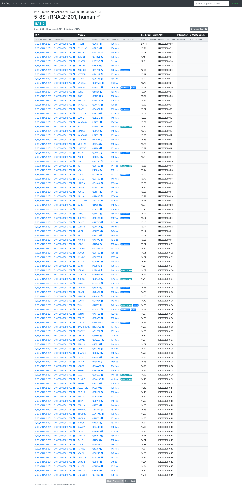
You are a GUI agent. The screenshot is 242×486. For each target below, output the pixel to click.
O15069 (96, 65)
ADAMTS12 (83, 388)
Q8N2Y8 (96, 466)
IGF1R (80, 444)
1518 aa (114, 240)
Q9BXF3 (96, 118)
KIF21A (81, 196)
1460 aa (115, 226)
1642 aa (115, 366)
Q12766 (96, 148)
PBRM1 (81, 370)
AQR (80, 309)
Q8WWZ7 (96, 366)
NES (80, 170)
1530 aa (115, 74)
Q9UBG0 (96, 231)
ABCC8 (81, 252)
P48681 (96, 170)
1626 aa (115, 318)
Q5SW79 (96, 435)
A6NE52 (96, 331)
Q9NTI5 (96, 192)
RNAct (6, 3)
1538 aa (115, 148)
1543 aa (115, 340)
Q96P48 (96, 453)
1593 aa (115, 213)
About (56, 3)
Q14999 (96, 440)
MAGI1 (80, 374)
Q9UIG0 (96, 152)
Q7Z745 (96, 144)
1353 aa (115, 187)
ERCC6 (81, 178)
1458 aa (115, 131)
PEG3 (80, 157)
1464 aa (115, 405)
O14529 (96, 205)
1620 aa (115, 113)
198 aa (114, 274)
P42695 (96, 139)
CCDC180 (82, 48)
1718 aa (114, 235)
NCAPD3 (82, 139)
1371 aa (114, 457)
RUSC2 (81, 466)
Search (16, 3)
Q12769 (96, 448)
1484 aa (115, 118)
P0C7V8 (96, 61)
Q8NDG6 (96, 322)
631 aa (114, 61)
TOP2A (81, 174)
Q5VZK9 (96, 457)
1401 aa (114, 401)
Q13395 (96, 287)
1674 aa (114, 196)
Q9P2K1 (96, 113)
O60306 (96, 309)
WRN (80, 305)
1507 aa (114, 78)
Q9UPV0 (96, 226)
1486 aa (115, 205)
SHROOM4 (83, 100)
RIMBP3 (81, 418)
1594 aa (115, 57)
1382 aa (115, 322)
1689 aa (115, 370)
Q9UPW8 (96, 83)
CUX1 (80, 266)
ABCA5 (81, 366)
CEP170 (81, 435)
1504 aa (115, 44)
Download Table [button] (198, 29)
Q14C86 (96, 348)
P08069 (96, 444)
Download (46, 3)
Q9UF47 (96, 104)
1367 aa (114, 444)
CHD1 (80, 357)
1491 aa (114, 374)
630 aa (114, 431)
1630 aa (115, 92)
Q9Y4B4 (96, 296)
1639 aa (115, 409)
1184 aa (114, 361)
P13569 (96, 209)
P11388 (95, 174)
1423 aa (115, 300)
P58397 (96, 388)
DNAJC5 (82, 274)
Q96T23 (96, 166)
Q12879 (96, 405)
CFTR (80, 209)
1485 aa (115, 309)
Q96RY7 (96, 261)
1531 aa (114, 174)
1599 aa (115, 109)
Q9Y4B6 (96, 78)
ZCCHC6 (82, 70)
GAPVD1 (81, 348)
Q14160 (95, 92)
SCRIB (80, 92)
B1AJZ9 (96, 396)
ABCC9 (81, 52)
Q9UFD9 (96, 418)
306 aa (114, 87)
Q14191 (95, 305)
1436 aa (115, 448)
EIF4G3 (81, 292)
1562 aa (115, 65)
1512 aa (114, 279)
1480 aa (115, 209)
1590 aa (115, 135)
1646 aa (115, 48)
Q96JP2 (96, 74)
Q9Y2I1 (95, 44)
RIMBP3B (82, 414)
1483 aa (115, 152)
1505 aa (115, 266)
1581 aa (114, 252)
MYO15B (81, 74)
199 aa (114, 104)
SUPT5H (82, 218)
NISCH (81, 44)
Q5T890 (96, 475)
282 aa (114, 335)
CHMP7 (81, 379)
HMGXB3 (82, 148)
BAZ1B (81, 152)
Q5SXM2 (96, 353)
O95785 (96, 161)
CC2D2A (82, 113)
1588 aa (115, 157)
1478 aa (114, 348)
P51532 (96, 122)
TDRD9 (81, 322)
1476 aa (114, 200)
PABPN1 (81, 87)
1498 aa (115, 139)
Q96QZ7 (96, 374)
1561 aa (114, 475)
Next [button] (127, 481)
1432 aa (115, 305)
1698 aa (115, 440)
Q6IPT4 (95, 462)
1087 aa (114, 218)
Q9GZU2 (96, 157)
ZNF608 (81, 279)
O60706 (96, 52)
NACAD (81, 65)
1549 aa (115, 52)
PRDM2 (81, 235)
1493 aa (115, 100)
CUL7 (80, 440)
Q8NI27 (96, 213)
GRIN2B (81, 344)
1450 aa (115, 453)
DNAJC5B (82, 104)
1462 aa (115, 261)
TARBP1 (81, 287)
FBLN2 (81, 361)
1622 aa (115, 331)
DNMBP (81, 257)
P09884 (96, 270)
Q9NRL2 (96, 126)
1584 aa (115, 435)
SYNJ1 (81, 314)
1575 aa (114, 183)
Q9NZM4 (96, 96)
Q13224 (96, 344)
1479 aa (114, 231)
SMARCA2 (82, 135)
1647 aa (114, 122)
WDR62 (81, 240)
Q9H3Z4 (96, 274)
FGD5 (80, 283)
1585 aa (115, 144)
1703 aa (114, 83)
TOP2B (81, 318)
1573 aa (114, 314)
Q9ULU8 (96, 187)
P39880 (96, 266)
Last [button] (133, 481)
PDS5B (81, 192)
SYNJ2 (81, 383)
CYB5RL (81, 462)
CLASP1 (81, 427)
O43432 (96, 292)
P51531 (95, 135)
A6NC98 (96, 200)
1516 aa (114, 466)
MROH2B (82, 144)
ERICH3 (81, 392)
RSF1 (80, 166)
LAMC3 (81, 183)
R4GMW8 (96, 327)
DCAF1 (81, 78)
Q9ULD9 (96, 279)
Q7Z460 (96, 427)
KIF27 (80, 401)
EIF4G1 (81, 109)
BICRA (80, 96)
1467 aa (114, 296)
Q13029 (96, 235)
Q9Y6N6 (96, 183)
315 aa (114, 462)
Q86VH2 (96, 401)
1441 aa (114, 166)
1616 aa (114, 470)
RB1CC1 (81, 57)
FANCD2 (82, 222)
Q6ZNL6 (96, 283)
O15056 (96, 383)
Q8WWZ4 (96, 340)
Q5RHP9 (96, 392)
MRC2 (80, 231)
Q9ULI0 (96, 131)
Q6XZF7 (96, 257)
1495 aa (115, 70)
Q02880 (96, 318)
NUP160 (81, 448)
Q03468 (96, 178)
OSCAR (81, 335)
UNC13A (82, 83)
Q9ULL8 (96, 100)
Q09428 (96, 252)
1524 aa (115, 244)
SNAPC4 (82, 353)
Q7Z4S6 (96, 196)
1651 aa (114, 161)
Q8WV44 (96, 431)
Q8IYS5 (96, 335)
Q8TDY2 (96, 57)
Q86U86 (96, 370)
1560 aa (115, 96)
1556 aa (115, 126)
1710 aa (114, 357)
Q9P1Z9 (96, 48)
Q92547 (96, 248)
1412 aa (114, 396)
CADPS (81, 187)
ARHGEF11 (82, 422)
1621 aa (114, 170)
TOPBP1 (81, 248)
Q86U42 (96, 87)
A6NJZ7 (96, 409)
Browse (34, 3)
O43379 (96, 240)
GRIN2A (81, 405)
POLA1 (81, 270)
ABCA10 (81, 340)
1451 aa (114, 222)
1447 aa (114, 192)
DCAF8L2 (82, 61)
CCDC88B (82, 200)
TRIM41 (81, 431)
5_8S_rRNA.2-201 (43, 44)
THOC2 (81, 213)
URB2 (80, 244)
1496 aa (115, 383)
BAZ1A (81, 126)
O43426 (96, 314)
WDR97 (81, 331)
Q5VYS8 (96, 70)
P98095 (96, 361)
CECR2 (81, 118)
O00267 (96, 218)
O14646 (96, 357)
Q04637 (96, 109)
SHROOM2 (83, 470)
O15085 (96, 422)
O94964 (96, 300)
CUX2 (80, 205)
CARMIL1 (82, 457)
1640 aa (115, 327)
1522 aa (115, 248)
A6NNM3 (96, 414)
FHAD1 (81, 396)
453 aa (114, 379)
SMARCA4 (82, 122)
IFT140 (81, 261)
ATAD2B (81, 131)
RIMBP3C (82, 409)
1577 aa (114, 257)
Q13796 (96, 470)
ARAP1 (81, 453)
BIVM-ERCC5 (84, 327)
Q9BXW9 (96, 222)
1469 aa (115, 353)
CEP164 (81, 226)
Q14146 (95, 244)
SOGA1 (81, 300)
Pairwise (25, 3)
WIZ (79, 161)
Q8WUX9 (96, 379)
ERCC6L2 (82, 475)
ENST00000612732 (63, 44)
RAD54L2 (82, 296)
